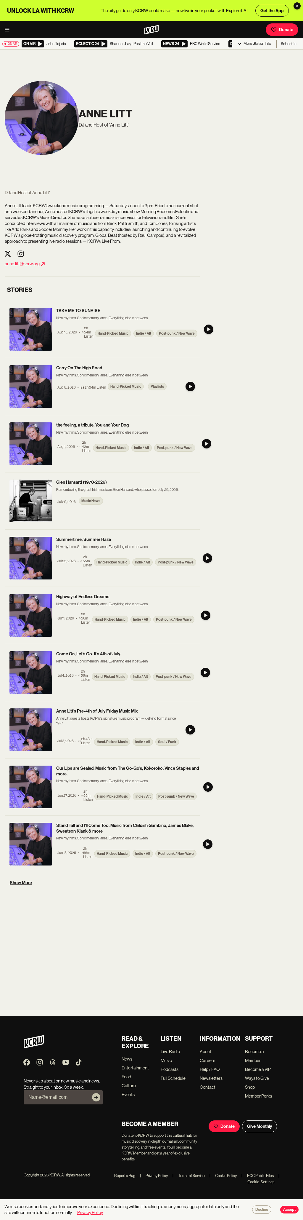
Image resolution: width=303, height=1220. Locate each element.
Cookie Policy (223, 1175)
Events (128, 1094)
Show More (21, 882)
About (205, 1051)
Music (166, 1060)
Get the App (272, 10)
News (127, 1058)
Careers (207, 1060)
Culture (129, 1085)
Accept (289, 1209)
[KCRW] (34, 1046)
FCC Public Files (257, 1175)
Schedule (288, 43)
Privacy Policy (154, 1175)
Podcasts (169, 1069)
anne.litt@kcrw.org (22, 263)
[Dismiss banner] (297, 5)
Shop (250, 1087)
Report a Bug (124, 1175)
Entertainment (135, 1067)
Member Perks (258, 1095)
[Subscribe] (96, 1097)
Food (126, 1076)
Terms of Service (189, 1175)
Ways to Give (257, 1078)
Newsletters (211, 1078)
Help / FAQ (210, 1069)
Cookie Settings (261, 1182)
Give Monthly (259, 1126)
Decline (261, 1209)
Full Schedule (173, 1078)
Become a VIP (258, 1069)
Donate (286, 29)
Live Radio (170, 1051)
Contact (207, 1087)
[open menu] (8, 29)
